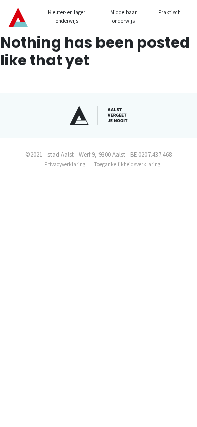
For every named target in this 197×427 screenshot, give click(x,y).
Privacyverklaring (64, 164)
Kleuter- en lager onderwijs (66, 16)
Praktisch (169, 12)
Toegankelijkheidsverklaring (127, 164)
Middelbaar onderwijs (123, 16)
